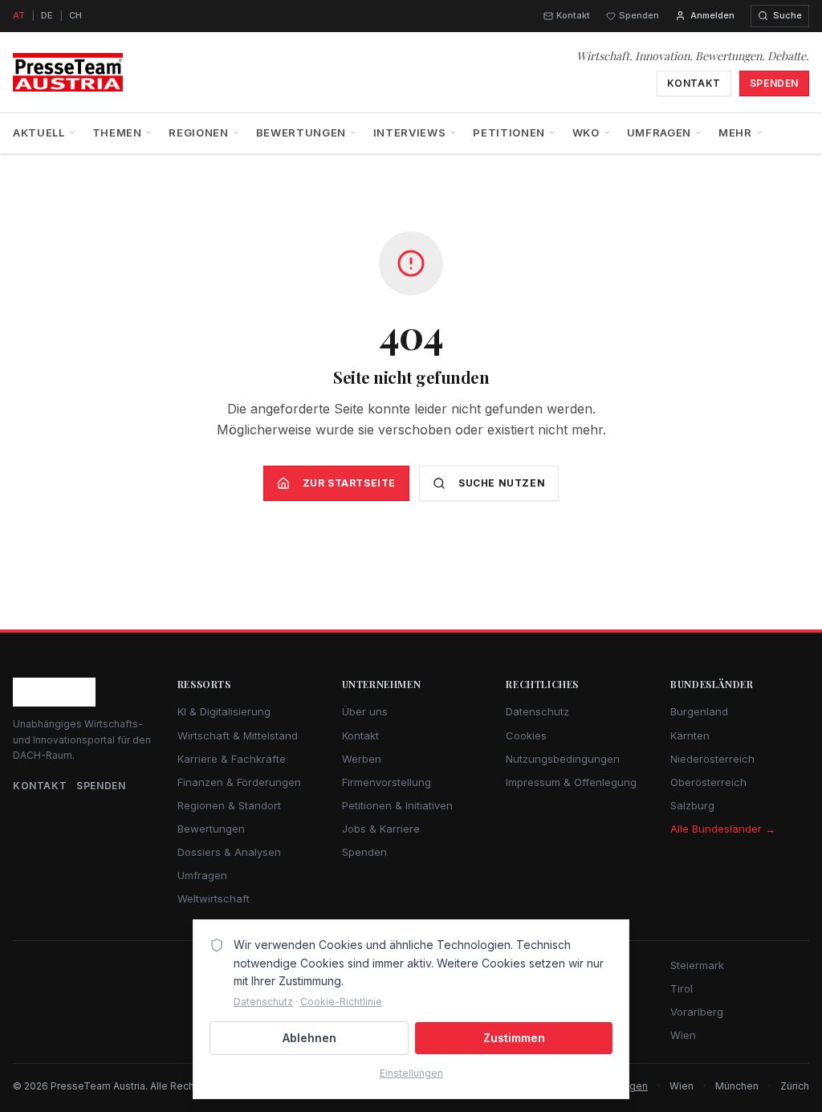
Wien (683, 1034)
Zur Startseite (349, 483)
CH (75, 15)
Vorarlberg (696, 1011)
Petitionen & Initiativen (397, 805)
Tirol (681, 988)
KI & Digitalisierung (224, 711)
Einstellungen (411, 1073)
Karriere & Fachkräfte (231, 758)
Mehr (735, 132)
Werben (361, 758)
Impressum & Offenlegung (571, 782)
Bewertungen (301, 132)
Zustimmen (514, 1038)
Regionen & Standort (229, 805)
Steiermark (697, 965)
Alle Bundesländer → (722, 828)
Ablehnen (309, 1038)
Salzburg (692, 805)
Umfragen (659, 132)
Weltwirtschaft (213, 898)
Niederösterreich (712, 758)
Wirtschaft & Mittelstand (237, 735)
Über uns (365, 711)
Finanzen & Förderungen (239, 782)
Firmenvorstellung (386, 782)
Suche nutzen (501, 483)
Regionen (198, 132)
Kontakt (573, 15)
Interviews (409, 132)
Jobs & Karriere (381, 828)
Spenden (639, 15)
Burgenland (699, 711)
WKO (586, 132)
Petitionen (509, 132)
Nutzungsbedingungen (563, 758)
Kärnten (690, 735)
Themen (117, 132)
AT (19, 15)
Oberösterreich (708, 782)
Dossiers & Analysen (229, 851)
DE (47, 15)
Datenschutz (537, 711)
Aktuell (39, 132)
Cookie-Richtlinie (341, 1002)
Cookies (526, 735)
